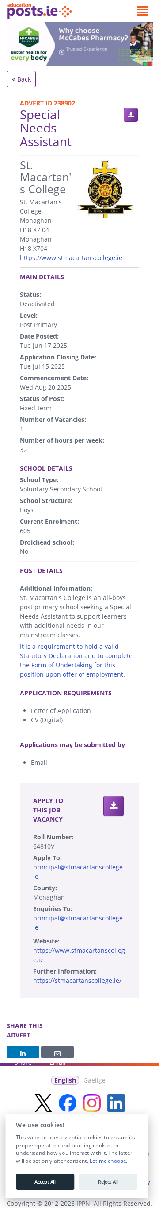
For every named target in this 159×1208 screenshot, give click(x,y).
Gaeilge (94, 1080)
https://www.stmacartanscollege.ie (71, 257)
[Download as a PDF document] (131, 115)
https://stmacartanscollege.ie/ (77, 980)
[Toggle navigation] (142, 11)
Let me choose (107, 1161)
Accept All (45, 1182)
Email (57, 1052)
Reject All (108, 1182)
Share (23, 1052)
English (65, 1080)
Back (23, 79)
